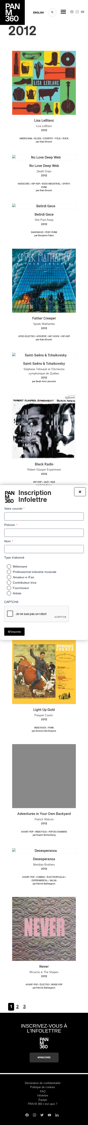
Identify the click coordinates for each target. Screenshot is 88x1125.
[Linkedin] (57, 1115)
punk (51, 728)
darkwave (37, 232)
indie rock (40, 728)
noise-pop (56, 985)
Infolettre (42, 1095)
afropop (41, 336)
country (48, 139)
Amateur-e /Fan (23, 577)
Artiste (17, 593)
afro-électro (26, 336)
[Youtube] (82, 13)
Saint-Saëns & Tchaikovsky (44, 363)
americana (25, 139)
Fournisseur (21, 588)
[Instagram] (77, 13)
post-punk (51, 232)
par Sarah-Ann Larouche (44, 381)
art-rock (53, 336)
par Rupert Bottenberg (44, 835)
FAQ (42, 1091)
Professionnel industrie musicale (34, 572)
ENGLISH (38, 12)
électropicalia (56, 877)
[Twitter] (42, 1115)
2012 (44, 130)
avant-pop (27, 832)
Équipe (42, 1099)
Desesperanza (44, 859)
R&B (53, 482)
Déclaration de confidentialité (42, 1083)
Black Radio (44, 464)
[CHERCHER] (52, 12)
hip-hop (35, 184)
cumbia (40, 877)
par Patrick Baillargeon (44, 884)
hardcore (23, 184)
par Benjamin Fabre (44, 236)
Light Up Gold (44, 710)
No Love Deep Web (44, 166)
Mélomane (20, 566)
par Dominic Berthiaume (44, 731)
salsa (53, 881)
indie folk (41, 832)
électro (44, 985)
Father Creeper (44, 318)
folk (58, 139)
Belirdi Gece (44, 214)
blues (37, 139)
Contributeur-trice (25, 582)
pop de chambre (58, 832)
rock (66, 139)
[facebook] (71, 13)
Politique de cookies (42, 1087)
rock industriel (51, 184)
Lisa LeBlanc (44, 120)
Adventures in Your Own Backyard (44, 814)
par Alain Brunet (44, 142)
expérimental (40, 881)
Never (44, 966)
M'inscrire (44, 1057)
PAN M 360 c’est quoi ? (42, 1103)
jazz (46, 482)
